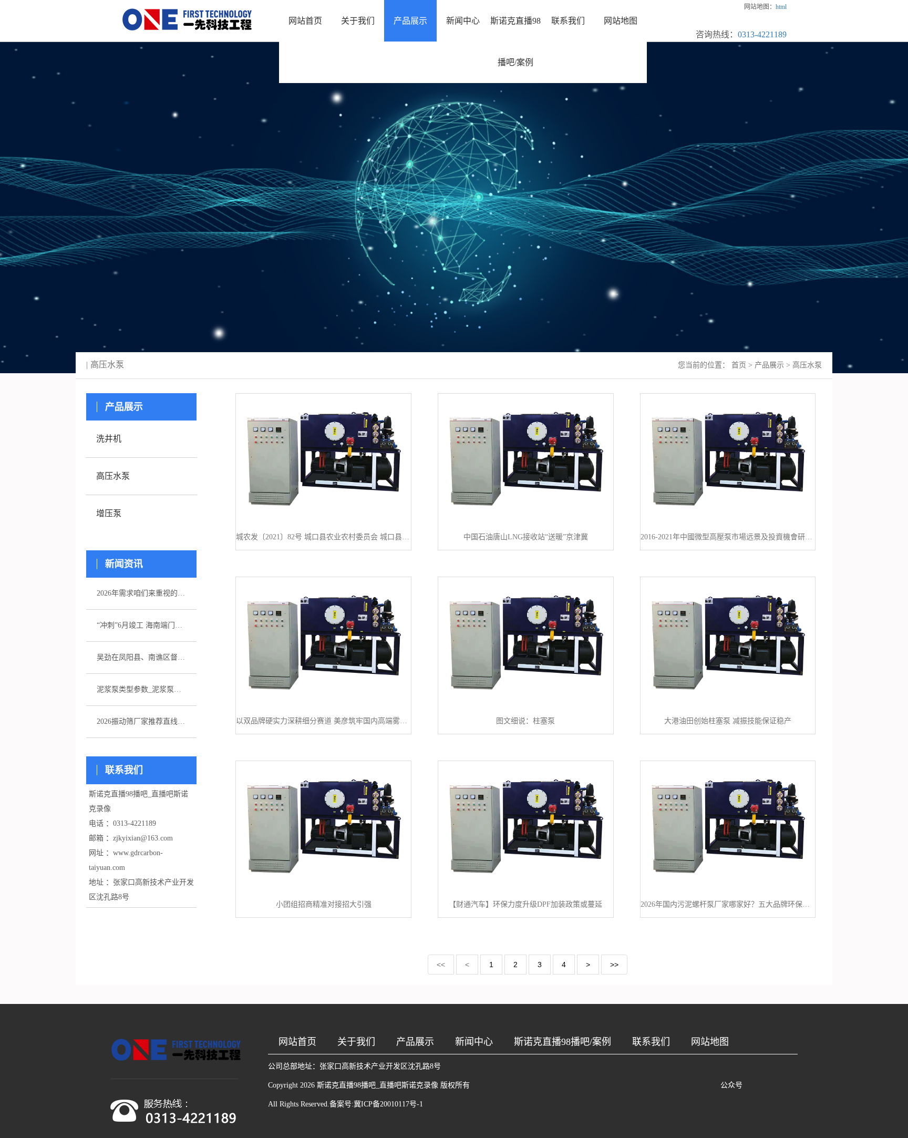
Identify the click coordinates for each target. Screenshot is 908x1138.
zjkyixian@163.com (143, 838)
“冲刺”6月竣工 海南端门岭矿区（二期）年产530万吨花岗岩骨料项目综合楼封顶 (141, 625)
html (781, 7)
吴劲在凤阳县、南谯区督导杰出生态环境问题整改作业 (141, 657)
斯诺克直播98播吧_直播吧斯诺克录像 (377, 1085)
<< (441, 964)
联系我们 (568, 20)
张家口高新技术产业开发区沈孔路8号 (380, 1066)
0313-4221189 (762, 34)
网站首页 (305, 20)
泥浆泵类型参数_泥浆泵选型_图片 (141, 689)
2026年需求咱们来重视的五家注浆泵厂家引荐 (141, 593)
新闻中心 (463, 20)
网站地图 (620, 20)
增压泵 (108, 513)
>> (614, 964)
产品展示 (410, 20)
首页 (738, 365)
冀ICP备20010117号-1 (388, 1104)
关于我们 (358, 20)
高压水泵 (807, 365)
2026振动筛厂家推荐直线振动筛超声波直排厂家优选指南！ (141, 721)
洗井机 (108, 438)
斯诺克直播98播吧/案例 (515, 41)
